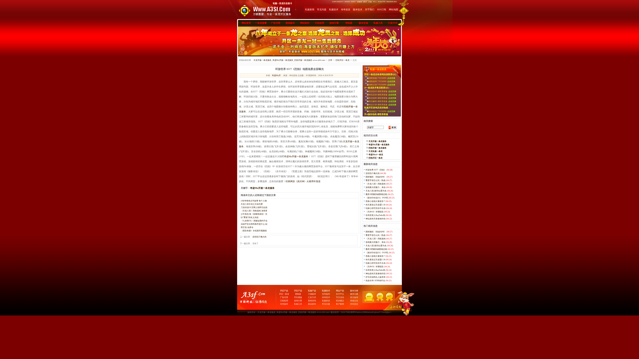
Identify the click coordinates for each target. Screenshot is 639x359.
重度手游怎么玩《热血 (376, 180)
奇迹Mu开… (277, 75)
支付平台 (340, 294)
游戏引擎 (334, 23)
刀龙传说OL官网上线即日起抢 (254, 207)
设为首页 (393, 16)
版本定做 (363, 23)
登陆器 (348, 23)
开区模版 (298, 297)
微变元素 (354, 294)
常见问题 (321, 9)
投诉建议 (340, 300)
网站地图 (393, 9)
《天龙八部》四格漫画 (376, 184)
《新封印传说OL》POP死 (377, 198)
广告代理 (275, 23)
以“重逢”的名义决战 (249, 217)
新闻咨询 (312, 300)
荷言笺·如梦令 (247, 227)
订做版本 (312, 294)
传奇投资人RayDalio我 (375, 215)
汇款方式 (392, 23)
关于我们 (369, 9)
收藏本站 (381, 16)
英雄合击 (354, 300)
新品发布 (312, 304)
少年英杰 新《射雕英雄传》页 (254, 214)
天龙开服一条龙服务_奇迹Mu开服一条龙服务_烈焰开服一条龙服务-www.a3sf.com (289, 60)
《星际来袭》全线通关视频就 (254, 231)
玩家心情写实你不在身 (376, 208)
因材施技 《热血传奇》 (376, 177)
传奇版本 (284, 304)
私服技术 (333, 9)
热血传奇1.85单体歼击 (375, 280)
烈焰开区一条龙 (342, 60)
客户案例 (340, 304)
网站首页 (246, 23)
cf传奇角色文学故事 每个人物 (254, 201)
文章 (330, 60)
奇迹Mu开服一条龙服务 (296, 156)
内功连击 (354, 304)
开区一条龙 (284, 294)
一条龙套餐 (261, 23)
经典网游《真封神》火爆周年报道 (303, 181)
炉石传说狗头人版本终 (376, 277)
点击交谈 (391, 78)
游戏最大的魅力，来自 (376, 187)
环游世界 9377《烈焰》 (376, 170)
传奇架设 (345, 9)
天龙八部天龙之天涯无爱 (252, 204)
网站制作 (305, 23)
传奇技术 (326, 297)
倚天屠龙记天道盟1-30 (375, 205)
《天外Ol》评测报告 (375, 212)
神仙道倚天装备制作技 (376, 219)
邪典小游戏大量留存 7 (375, 201)
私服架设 (326, 300)
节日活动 (340, 297)
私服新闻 (309, 9)
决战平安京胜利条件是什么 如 (254, 224)
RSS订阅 (381, 9)
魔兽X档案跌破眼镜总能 (376, 194)
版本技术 (357, 9)
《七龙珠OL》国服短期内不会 (254, 221)
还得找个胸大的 (259, 237)
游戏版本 (290, 23)
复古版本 (354, 297)
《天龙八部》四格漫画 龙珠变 (254, 211)
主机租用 (319, 23)
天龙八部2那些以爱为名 (376, 191)
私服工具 (378, 23)
